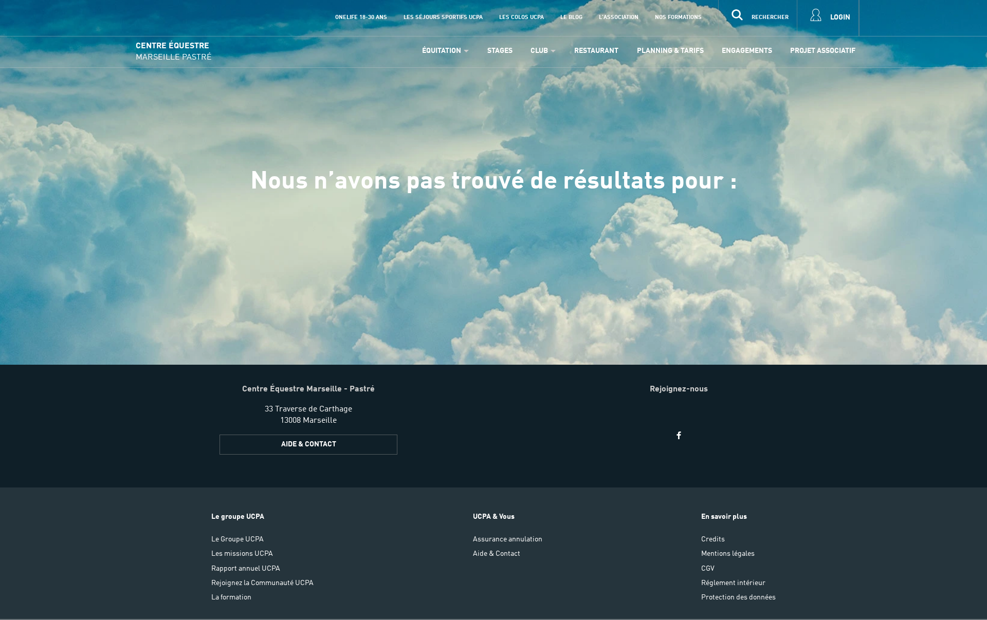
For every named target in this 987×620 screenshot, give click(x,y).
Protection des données (738, 597)
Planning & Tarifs (670, 50)
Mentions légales (728, 553)
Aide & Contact (308, 444)
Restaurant (596, 50)
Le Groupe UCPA (237, 539)
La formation (231, 597)
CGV (708, 568)
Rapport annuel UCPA (245, 568)
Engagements (747, 50)
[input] (758, 18)
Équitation (441, 50)
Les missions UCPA (242, 553)
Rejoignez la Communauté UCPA (262, 583)
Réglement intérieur (733, 583)
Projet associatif (822, 50)
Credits (713, 539)
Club (539, 50)
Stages (500, 50)
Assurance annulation (507, 539)
